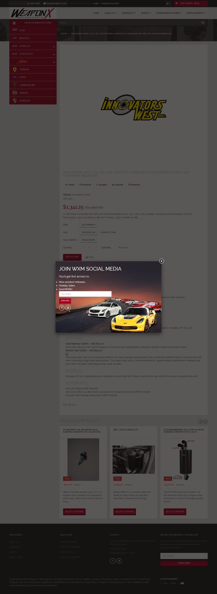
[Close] (161, 261)
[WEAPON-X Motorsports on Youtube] (68, 308)
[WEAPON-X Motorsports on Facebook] (61, 308)
